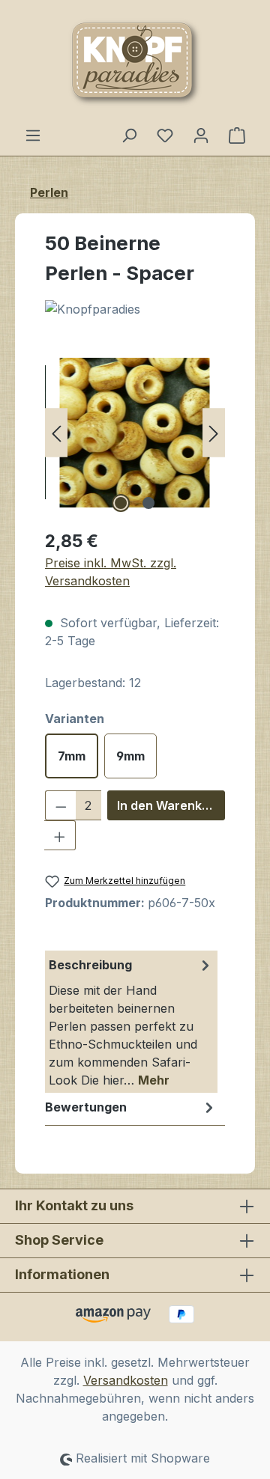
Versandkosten (125, 1380)
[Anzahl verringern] (60, 805)
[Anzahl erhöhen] (60, 835)
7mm (72, 755)
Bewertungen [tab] (86, 1107)
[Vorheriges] (56, 432)
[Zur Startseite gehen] (135, 63)
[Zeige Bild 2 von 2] (148, 503)
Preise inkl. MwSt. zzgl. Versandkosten (110, 571)
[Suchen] (129, 135)
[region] (135, 432)
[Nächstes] (213, 432)
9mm (130, 755)
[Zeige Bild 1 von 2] (121, 503)
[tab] (131, 1022)
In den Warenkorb (169, 805)
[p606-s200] (135, 432)
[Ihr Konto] (201, 135)
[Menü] (33, 135)
